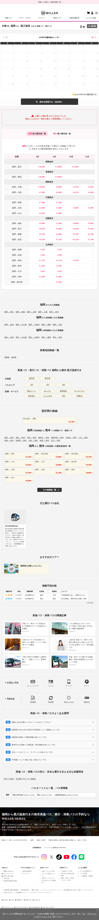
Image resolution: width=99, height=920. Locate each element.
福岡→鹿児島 (17, 282)
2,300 (76, 260)
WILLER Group (8, 907)
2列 (31, 385)
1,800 (59, 213)
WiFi (63, 396)
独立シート (31, 391)
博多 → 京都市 (34, 337)
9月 (92, 37)
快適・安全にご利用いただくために (67, 879)
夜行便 (47, 378)
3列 (47, 385)
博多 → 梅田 (46, 337)
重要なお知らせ (9, 871)
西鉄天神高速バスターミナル (24, 795)
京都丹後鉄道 (74, 18)
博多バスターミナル (44, 795)
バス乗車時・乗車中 (86, 876)
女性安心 (31, 396)
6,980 (59, 234)
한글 (12, 900)
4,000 (42, 208)
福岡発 (6, 357)
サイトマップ (88, 890)
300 (43, 255)
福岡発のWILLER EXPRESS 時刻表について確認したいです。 (36, 730)
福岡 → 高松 (57, 325)
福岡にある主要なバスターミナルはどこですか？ (32, 722)
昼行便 (31, 378)
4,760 (76, 187)
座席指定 (63, 391)
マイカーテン (79, 391)
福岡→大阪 (17, 192)
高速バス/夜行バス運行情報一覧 (49, 2)
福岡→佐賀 (17, 255)
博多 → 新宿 (9, 337)
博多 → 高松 (57, 337)
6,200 (76, 229)
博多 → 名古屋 (21, 337)
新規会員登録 (27, 871)
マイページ (26, 873)
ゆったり (47, 391)
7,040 (59, 223)
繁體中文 (20, 900)
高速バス (8, 18)
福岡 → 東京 (9, 312)
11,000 (75, 167)
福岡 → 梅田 (46, 325)
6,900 (76, 223)
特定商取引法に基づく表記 (72, 890)
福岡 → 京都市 (34, 325)
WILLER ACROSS (48, 907)
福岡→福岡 (17, 250)
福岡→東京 (17, 167)
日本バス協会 (9, 779)
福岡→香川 (17, 229)
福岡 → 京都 (31, 312)
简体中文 (29, 900)
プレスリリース (9, 873)
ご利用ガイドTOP (66, 871)
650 (43, 271)
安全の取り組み (9, 876)
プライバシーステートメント (51, 890)
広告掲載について (21, 892)
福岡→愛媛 (17, 234)
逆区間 (93, 26)
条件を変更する (49, 101)
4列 (63, 385)
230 (43, 250)
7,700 (59, 202)
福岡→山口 (17, 213)
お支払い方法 (12, 683)
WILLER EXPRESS (22, 907)
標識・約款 (35, 890)
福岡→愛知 (17, 177)
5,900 (42, 192)
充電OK (79, 396)
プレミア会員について (48, 875)
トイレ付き (47, 396)
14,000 (59, 167)
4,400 (91, 192)
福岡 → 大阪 (42, 312)
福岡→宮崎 (17, 277)
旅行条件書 (24, 890)
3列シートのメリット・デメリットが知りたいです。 (33, 752)
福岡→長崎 (17, 260)
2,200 (42, 213)
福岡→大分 (17, 271)
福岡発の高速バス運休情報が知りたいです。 (30, 737)
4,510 (76, 192)
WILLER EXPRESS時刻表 (67, 875)
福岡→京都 (17, 187)
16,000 (42, 167)
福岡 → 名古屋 (21, 325)
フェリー (41, 18)
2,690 (42, 277)
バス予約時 (83, 873)
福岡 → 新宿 (9, 325)
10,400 (42, 187)
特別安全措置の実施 (10, 881)
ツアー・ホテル (25, 18)
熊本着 (13, 357)
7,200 (59, 239)
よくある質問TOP (85, 871)
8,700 (42, 234)
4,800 (59, 187)
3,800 (76, 208)
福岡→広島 (17, 208)
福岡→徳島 (17, 223)
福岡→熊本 (17, 266)
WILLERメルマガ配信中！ (49, 881)
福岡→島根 (17, 202)
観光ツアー (57, 18)
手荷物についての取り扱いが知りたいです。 (30, 760)
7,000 (59, 282)
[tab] (37, 133)
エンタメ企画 (91, 18)
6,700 (76, 234)
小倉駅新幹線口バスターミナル (66, 795)
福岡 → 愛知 (20, 312)
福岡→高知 (17, 239)
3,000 (59, 208)
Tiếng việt (37, 900)
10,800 (42, 177)
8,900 (42, 223)
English (6, 900)
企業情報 (6, 890)
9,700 (42, 239)
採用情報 (15, 890)
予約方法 (10, 699)
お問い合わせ (8, 892)
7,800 (42, 202)
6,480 (59, 229)
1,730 (42, 260)
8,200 (42, 229)
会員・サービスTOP (48, 871)
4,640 (91, 187)
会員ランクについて (48, 878)
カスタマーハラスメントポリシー (41, 892)
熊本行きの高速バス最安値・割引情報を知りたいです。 (34, 745)
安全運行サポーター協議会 (26, 779)
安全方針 (6, 878)
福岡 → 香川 (54, 312)
